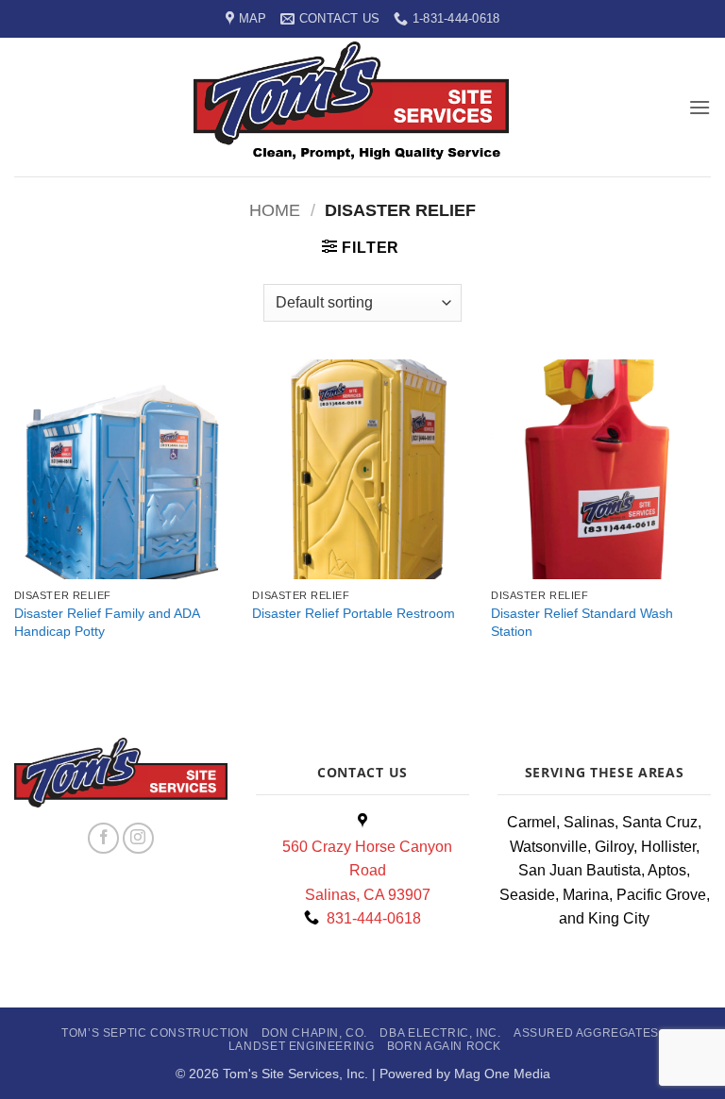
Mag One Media (502, 1073)
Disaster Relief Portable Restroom (353, 613)
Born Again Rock (444, 1046)
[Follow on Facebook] (103, 838)
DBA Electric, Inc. (439, 1033)
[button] (699, 107)
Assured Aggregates (586, 1033)
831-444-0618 (370, 918)
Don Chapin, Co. (314, 1033)
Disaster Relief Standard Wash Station (582, 622)
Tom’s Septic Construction (154, 1033)
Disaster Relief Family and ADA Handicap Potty (106, 622)
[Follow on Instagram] (138, 838)
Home (274, 210)
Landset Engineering (301, 1046)
